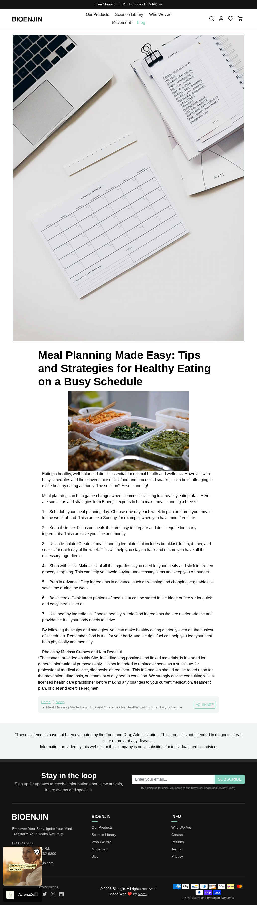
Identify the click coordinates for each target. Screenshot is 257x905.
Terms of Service (201, 787)
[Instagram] (53, 893)
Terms (176, 849)
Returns (177, 842)
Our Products (97, 14)
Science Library (129, 14)
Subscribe (230, 779)
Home (46, 702)
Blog (141, 22)
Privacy (177, 856)
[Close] (37, 852)
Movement (121, 22)
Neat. (142, 894)
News (60, 702)
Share (208, 705)
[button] (211, 18)
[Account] (221, 18)
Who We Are (160, 14)
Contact (177, 835)
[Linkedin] (61, 893)
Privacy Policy (226, 787)
